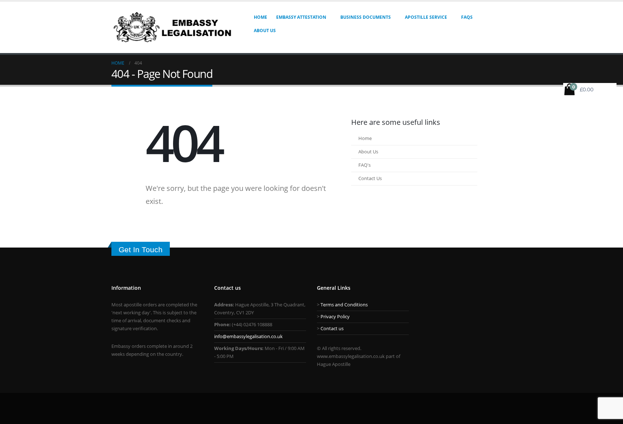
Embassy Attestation (301, 17)
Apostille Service (426, 17)
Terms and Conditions (344, 305)
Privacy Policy (335, 317)
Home (260, 17)
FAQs (467, 17)
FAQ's (364, 165)
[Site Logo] (173, 27)
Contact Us (370, 178)
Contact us (332, 328)
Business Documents (365, 17)
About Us (265, 30)
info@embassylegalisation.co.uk (248, 336)
